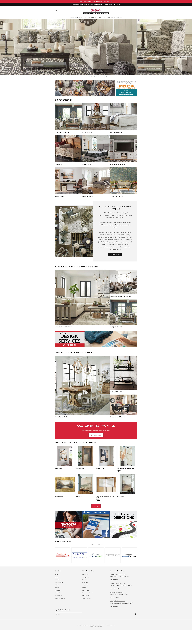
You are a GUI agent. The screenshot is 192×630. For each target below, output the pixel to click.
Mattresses (85, 164)
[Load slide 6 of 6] (99, 77)
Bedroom (84, 579)
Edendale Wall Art (59, 496)
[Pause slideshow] (106, 76)
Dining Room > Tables (61, 417)
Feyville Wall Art (100, 468)
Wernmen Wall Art (80, 468)
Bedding (84, 587)
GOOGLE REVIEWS (96, 435)
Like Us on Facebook (60, 598)
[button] (56, 11)
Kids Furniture (86, 196)
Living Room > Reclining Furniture (120, 296)
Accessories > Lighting (117, 417)
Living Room (85, 574)
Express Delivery (59, 582)
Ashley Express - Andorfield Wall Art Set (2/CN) (105, 497)
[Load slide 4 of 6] (94, 77)
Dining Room (86, 132)
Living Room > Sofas (61, 132)
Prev (92, 544)
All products (58, 579)
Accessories (58, 164)
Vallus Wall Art (79, 496)
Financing (57, 587)
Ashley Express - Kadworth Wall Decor (125, 468)
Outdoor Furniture (115, 196)
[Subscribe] (80, 614)
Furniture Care (58, 593)
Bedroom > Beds (115, 132)
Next (99, 544)
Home (56, 577)
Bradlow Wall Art (58, 468)
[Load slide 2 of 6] (89, 77)
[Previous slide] (86, 76)
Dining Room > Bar (116, 392)
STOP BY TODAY (115, 254)
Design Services (58, 595)
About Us (57, 585)
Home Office (59, 196)
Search (56, 574)
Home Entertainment (116, 164)
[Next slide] (102, 76)
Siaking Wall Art (120, 496)
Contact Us (57, 590)
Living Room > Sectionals (62, 327)
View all (96, 506)
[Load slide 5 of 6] (96, 77)
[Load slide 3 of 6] (92, 77)
